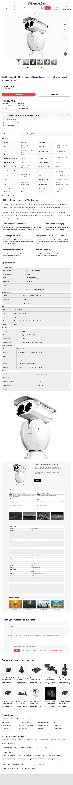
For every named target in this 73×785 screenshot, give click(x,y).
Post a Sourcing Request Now (53, 650)
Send (17, 650)
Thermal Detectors (53, 760)
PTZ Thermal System (25, 722)
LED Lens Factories (40, 756)
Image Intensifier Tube (42, 722)
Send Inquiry (19, 94)
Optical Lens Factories (25, 756)
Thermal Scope (58, 728)
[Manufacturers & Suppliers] (36, 3)
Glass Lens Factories (54, 756)
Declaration (55, 778)
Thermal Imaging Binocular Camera (13, 764)
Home (3, 13)
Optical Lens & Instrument (25, 13)
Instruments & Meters (12, 13)
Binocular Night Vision (41, 747)
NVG (55, 722)
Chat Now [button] (55, 94)
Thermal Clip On (40, 728)
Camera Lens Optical (9, 760)
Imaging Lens (22, 760)
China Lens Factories (9, 756)
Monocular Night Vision (9, 747)
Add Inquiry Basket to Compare (36, 68)
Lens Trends (40, 764)
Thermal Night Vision (25, 747)
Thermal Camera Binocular (37, 760)
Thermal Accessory (7, 725)
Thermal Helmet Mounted (26, 725)
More (3, 772)
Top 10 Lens (29, 764)
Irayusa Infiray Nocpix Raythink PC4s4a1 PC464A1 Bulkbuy (19, 768)
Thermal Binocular (59, 725)
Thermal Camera (6, 728)
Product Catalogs (27, 718)
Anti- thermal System (7, 722)
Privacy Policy (63, 778)
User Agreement (46, 778)
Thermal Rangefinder (42, 725)
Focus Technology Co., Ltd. (24, 778)
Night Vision (36, 13)
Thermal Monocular (24, 728)
